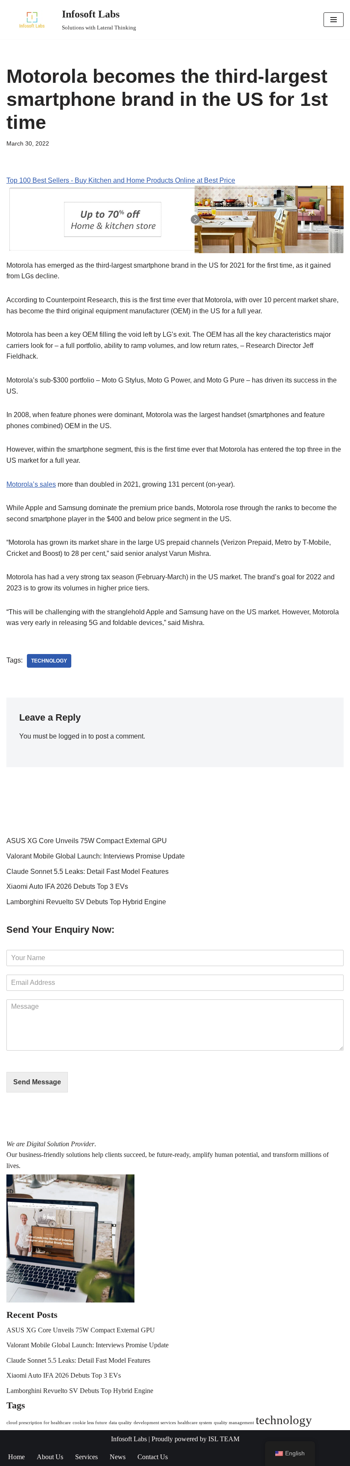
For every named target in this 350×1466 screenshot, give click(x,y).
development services (155, 1422)
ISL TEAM (223, 1439)
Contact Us (152, 1456)
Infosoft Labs (129, 1439)
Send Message (37, 1082)
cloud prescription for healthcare (38, 1422)
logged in (72, 736)
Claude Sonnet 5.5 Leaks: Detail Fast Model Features (87, 871)
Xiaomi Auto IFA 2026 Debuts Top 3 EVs (67, 886)
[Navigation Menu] (334, 19)
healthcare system (195, 1422)
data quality (120, 1422)
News (117, 1456)
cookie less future (90, 1422)
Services (86, 1456)
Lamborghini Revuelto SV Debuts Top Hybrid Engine (86, 901)
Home (16, 1456)
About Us (50, 1456)
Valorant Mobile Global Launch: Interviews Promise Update (95, 856)
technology (49, 661)
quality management (234, 1422)
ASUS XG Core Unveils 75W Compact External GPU (86, 840)
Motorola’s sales (31, 484)
